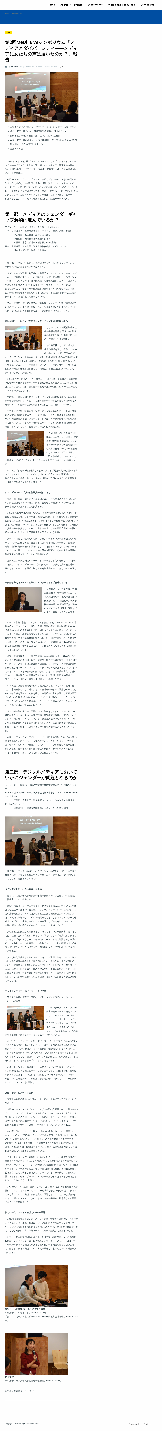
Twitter (148, 1424)
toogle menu (70, 4)
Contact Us (147, 4)
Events (78, 4)
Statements (95, 4)
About (64, 4)
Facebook (134, 1424)
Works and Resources (121, 4)
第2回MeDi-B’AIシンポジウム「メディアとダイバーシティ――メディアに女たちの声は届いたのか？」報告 (41, 51)
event (8, 33)
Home (51, 4)
